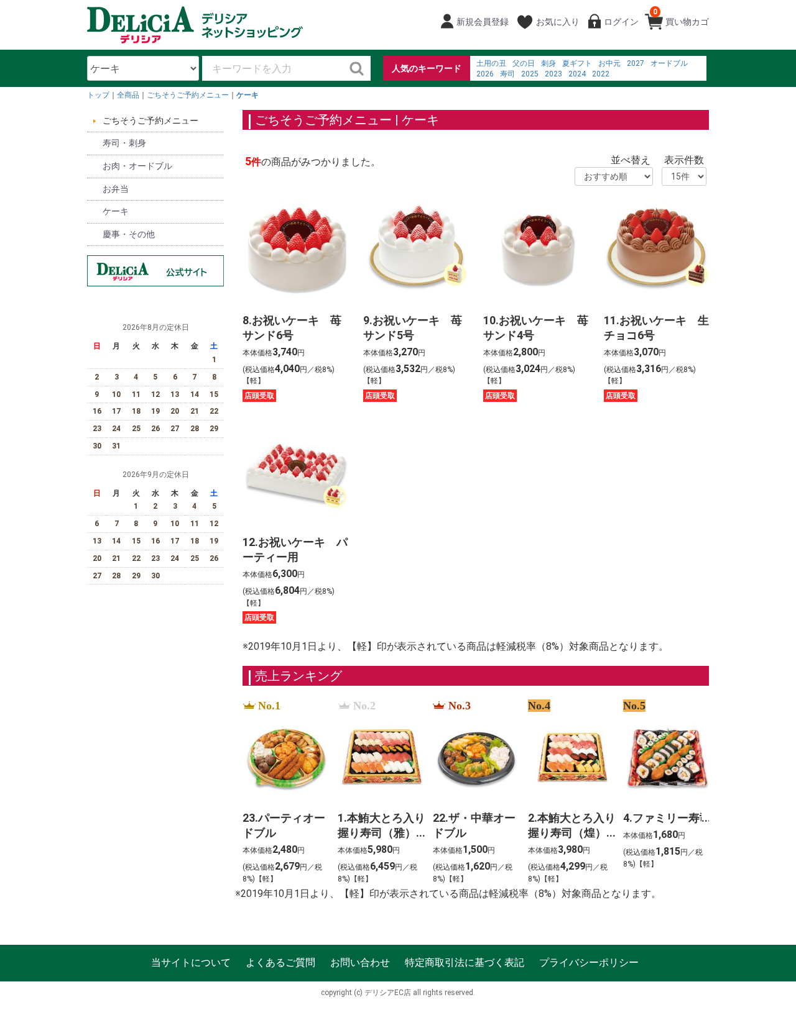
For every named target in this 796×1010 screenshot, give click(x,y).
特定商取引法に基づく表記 (464, 962)
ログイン (621, 22)
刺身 (548, 63)
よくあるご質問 (280, 962)
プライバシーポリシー (589, 962)
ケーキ (247, 95)
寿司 (507, 74)
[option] (282, 792)
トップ (98, 95)
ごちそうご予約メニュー (188, 95)
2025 (530, 74)
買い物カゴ (681, 17)
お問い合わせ (360, 962)
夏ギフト (577, 63)
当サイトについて (191, 962)
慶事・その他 (129, 234)
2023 (553, 74)
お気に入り (558, 22)
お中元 (609, 63)
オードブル (669, 63)
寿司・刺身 (124, 143)
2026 (485, 74)
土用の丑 (491, 63)
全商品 (128, 95)
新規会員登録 (482, 22)
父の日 (523, 63)
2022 (600, 74)
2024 (577, 74)
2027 (635, 63)
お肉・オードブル (137, 166)
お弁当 (116, 189)
